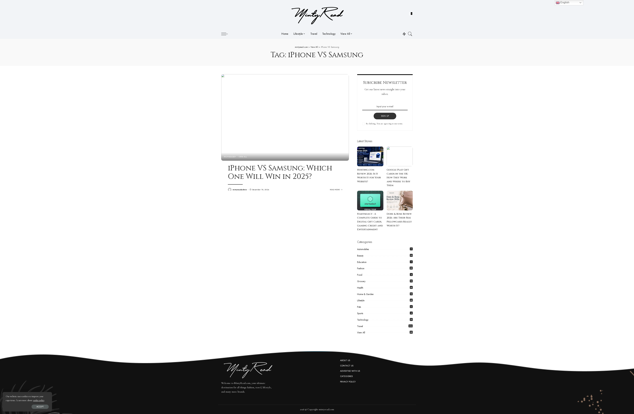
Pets (359, 307)
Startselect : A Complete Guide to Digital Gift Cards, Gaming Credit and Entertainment (370, 221)
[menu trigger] (226, 34)
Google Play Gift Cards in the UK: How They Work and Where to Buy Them (398, 177)
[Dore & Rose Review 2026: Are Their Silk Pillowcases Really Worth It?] (400, 200)
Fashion (360, 268)
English (564, 2)
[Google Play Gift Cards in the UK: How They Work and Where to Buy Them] (400, 156)
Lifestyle (360, 300)
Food (359, 274)
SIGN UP (385, 116)
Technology (230, 157)
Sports (360, 313)
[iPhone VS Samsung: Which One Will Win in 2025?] (285, 117)
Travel (360, 326)
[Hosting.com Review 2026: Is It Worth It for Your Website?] (370, 156)
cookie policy (38, 400)
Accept (40, 406)
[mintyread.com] (317, 14)
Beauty (360, 255)
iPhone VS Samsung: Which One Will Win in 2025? (280, 172)
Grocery (361, 281)
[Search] (410, 34)
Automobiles (363, 249)
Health (360, 287)
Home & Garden (365, 294)
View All (243, 157)
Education (362, 262)
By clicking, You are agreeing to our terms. (384, 123)
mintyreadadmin (240, 190)
